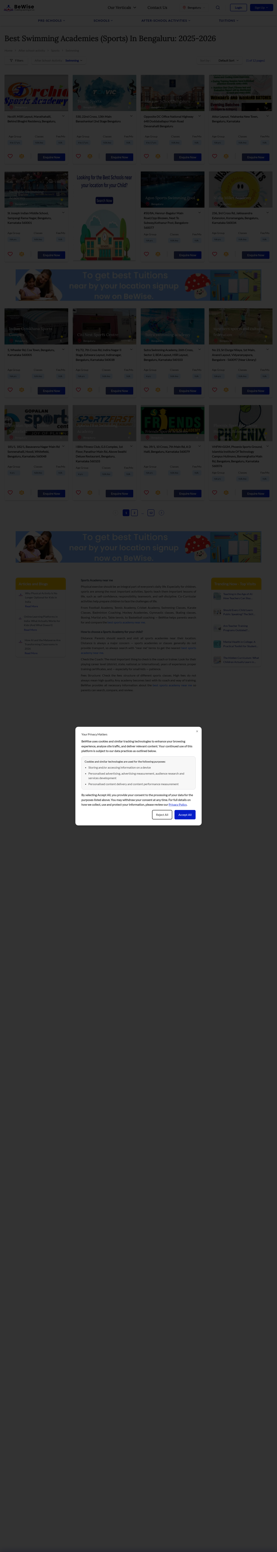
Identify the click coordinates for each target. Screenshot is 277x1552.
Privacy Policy (178, 804)
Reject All (162, 814)
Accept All (185, 814)
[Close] (197, 731)
